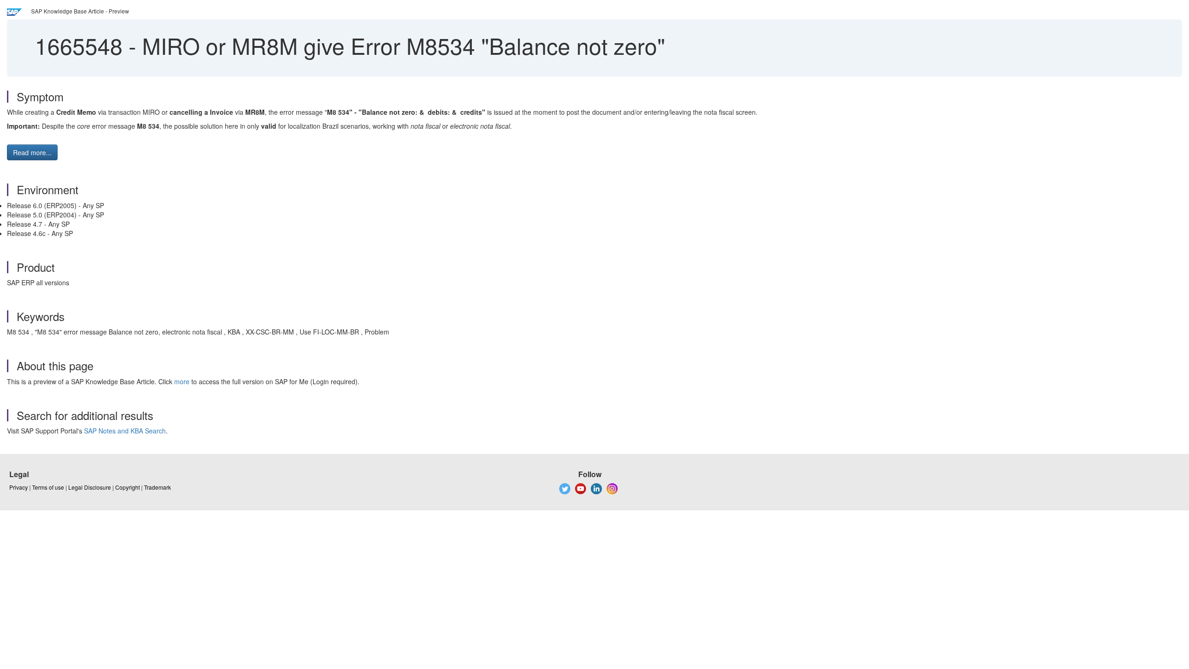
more (181, 381)
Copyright (127, 487)
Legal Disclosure (89, 487)
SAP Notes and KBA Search (125, 430)
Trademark (157, 487)
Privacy (18, 487)
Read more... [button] (32, 152)
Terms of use (48, 487)
